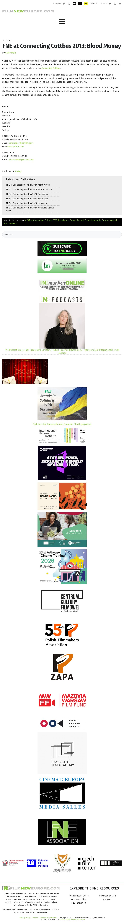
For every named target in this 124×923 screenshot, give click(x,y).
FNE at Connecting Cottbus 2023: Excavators (27, 198)
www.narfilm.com (15, 146)
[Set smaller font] (110, 3)
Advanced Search (107, 895)
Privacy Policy (25, 918)
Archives (107, 899)
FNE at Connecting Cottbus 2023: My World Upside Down (30, 209)
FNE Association (78, 899)
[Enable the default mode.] (64, 3)
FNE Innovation (78, 903)
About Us (53, 918)
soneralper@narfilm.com (21, 143)
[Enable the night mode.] (69, 3)
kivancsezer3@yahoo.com (21, 159)
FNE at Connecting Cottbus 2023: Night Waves (28, 185)
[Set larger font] (120, 3)
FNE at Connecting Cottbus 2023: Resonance (27, 194)
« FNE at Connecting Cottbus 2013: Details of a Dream (50, 220)
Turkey (18, 171)
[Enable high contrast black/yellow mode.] (80, 3)
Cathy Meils (10, 53)
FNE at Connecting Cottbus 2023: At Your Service (29, 189)
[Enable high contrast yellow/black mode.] (86, 3)
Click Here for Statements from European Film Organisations (62, 424)
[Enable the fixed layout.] (96, 3)
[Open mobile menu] (62, 21)
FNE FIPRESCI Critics (79, 895)
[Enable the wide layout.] (101, 3)
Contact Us (44, 918)
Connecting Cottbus (50, 68)
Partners (35, 918)
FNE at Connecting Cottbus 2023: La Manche (27, 203)
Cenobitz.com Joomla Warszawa (72, 919)
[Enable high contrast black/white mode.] (74, 3)
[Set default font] (115, 3)
